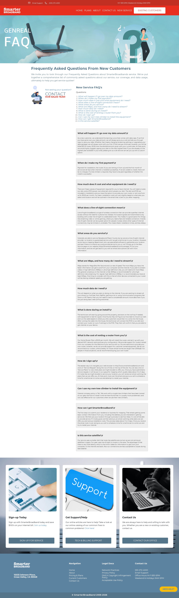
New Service (124, 10)
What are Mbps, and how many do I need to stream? (102, 107)
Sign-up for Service (31, 540)
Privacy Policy (108, 573)
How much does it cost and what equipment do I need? (104, 100)
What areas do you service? (91, 104)
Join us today (40, 525)
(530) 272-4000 (54, 3)
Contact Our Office (145, 540)
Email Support (37, 3)
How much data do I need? (90, 109)
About (97, 10)
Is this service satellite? (88, 121)
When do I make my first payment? (94, 98)
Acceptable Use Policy (112, 580)
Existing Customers (149, 10)
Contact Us (109, 10)
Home (79, 10)
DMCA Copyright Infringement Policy (116, 576)
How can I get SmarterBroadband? (94, 119)
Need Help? (168, 589)
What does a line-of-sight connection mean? (99, 102)
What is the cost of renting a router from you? (99, 113)
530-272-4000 (141, 570)
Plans (87, 10)
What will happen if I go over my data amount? (100, 96)
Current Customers (78, 578)
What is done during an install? (92, 111)
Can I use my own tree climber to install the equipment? (104, 117)
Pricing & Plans (76, 575)
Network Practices (110, 570)
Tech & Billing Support (88, 540)
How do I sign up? (86, 115)
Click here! (89, 528)
